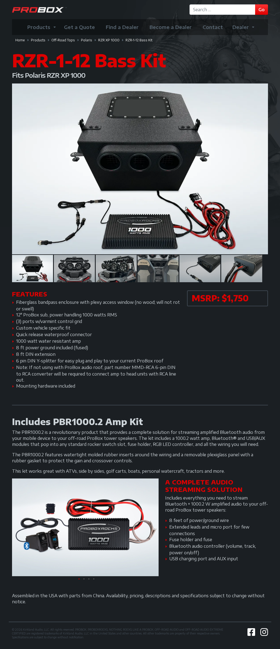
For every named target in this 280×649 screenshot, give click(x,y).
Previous (23, 168)
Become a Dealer (171, 27)
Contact (213, 27)
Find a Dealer (122, 27)
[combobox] (223, 9)
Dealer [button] (240, 27)
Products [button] (38, 27)
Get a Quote (79, 27)
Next (257, 168)
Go (261, 9)
